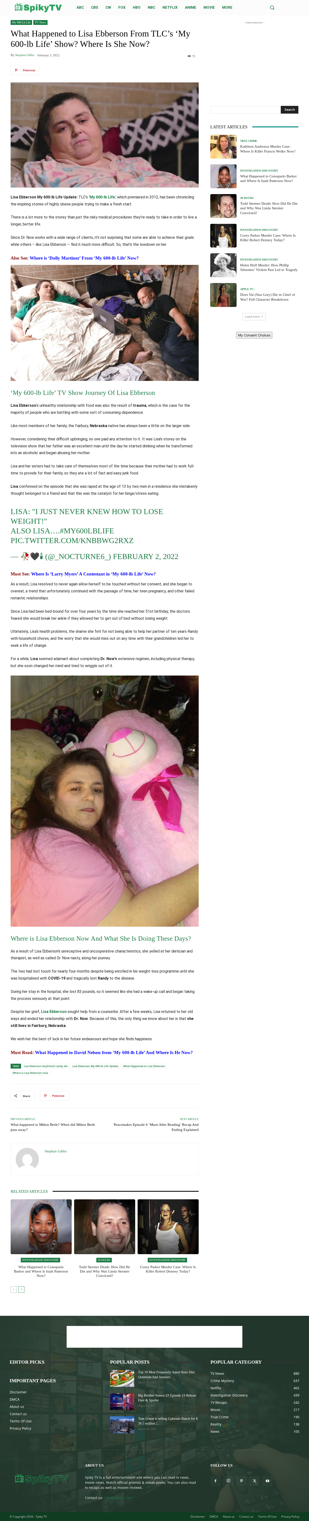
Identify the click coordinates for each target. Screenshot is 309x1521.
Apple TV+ (247, 289)
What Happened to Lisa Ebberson (144, 1066)
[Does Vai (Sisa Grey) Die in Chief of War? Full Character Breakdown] (223, 295)
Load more (252, 316)
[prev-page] (14, 1289)
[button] (272, 7)
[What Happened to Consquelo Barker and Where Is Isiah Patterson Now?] (41, 1226)
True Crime (248, 141)
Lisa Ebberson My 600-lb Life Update (95, 1066)
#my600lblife (87, 530)
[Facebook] (215, 1481)
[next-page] (21, 1289)
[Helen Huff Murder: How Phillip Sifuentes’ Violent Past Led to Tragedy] (223, 265)
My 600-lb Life (21, 22)
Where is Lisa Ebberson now (30, 1073)
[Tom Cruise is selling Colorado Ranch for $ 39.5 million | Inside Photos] (122, 1424)
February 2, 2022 (145, 556)
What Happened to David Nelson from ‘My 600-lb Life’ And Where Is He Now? (114, 1052)
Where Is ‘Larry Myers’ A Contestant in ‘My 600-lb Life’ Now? (93, 573)
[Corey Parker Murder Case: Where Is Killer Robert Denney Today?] (168, 1226)
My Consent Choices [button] (254, 335)
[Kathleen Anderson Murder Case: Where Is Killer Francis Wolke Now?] (223, 147)
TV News (40, 22)
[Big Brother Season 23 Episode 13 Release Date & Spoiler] (122, 1401)
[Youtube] (267, 1481)
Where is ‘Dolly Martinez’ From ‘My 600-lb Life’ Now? (84, 258)
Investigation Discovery (40, 1260)
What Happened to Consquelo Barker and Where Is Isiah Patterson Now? (41, 1271)
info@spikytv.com (118, 1497)
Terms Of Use (21, 1421)
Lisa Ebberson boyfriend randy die (46, 1066)
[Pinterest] (241, 1481)
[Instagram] (228, 1481)
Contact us (18, 1414)
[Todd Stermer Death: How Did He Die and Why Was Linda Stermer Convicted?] (104, 1226)
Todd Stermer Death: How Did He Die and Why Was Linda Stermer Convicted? (104, 1271)
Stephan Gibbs (24, 55)
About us (17, 1406)
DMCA (15, 1399)
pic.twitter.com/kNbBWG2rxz (72, 540)
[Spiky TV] (38, 7)
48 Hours (104, 1260)
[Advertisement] (254, 55)
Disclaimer (18, 1392)
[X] (254, 1481)
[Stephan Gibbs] (28, 1159)
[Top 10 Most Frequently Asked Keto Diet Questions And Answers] (122, 1378)
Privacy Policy (20, 1428)
